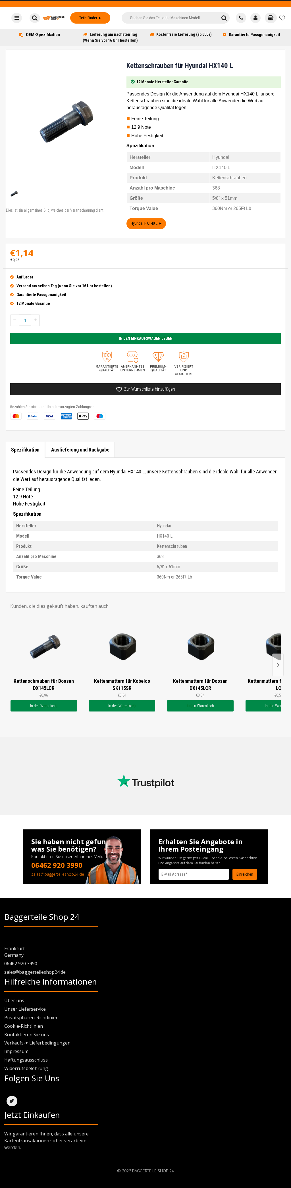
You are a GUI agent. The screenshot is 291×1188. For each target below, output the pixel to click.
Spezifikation (25, 450)
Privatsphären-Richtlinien (31, 1017)
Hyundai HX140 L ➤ (146, 223)
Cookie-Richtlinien (23, 1026)
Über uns (14, 1000)
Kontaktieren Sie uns (26, 1034)
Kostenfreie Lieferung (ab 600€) (184, 34)
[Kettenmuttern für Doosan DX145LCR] (200, 646)
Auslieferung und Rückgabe (80, 450)
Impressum (16, 1051)
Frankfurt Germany (14, 951)
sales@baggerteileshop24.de (57, 874)
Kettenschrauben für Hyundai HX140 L (179, 66)
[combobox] (170, 18)
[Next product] (278, 665)
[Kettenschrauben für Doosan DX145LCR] (44, 646)
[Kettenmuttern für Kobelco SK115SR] (122, 646)
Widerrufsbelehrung (26, 1068)
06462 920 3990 (56, 865)
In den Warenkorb (43, 706)
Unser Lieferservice (25, 1009)
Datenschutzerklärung (175, 885)
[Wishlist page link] (282, 18)
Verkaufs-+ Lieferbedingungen (37, 1043)
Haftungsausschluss (26, 1060)
